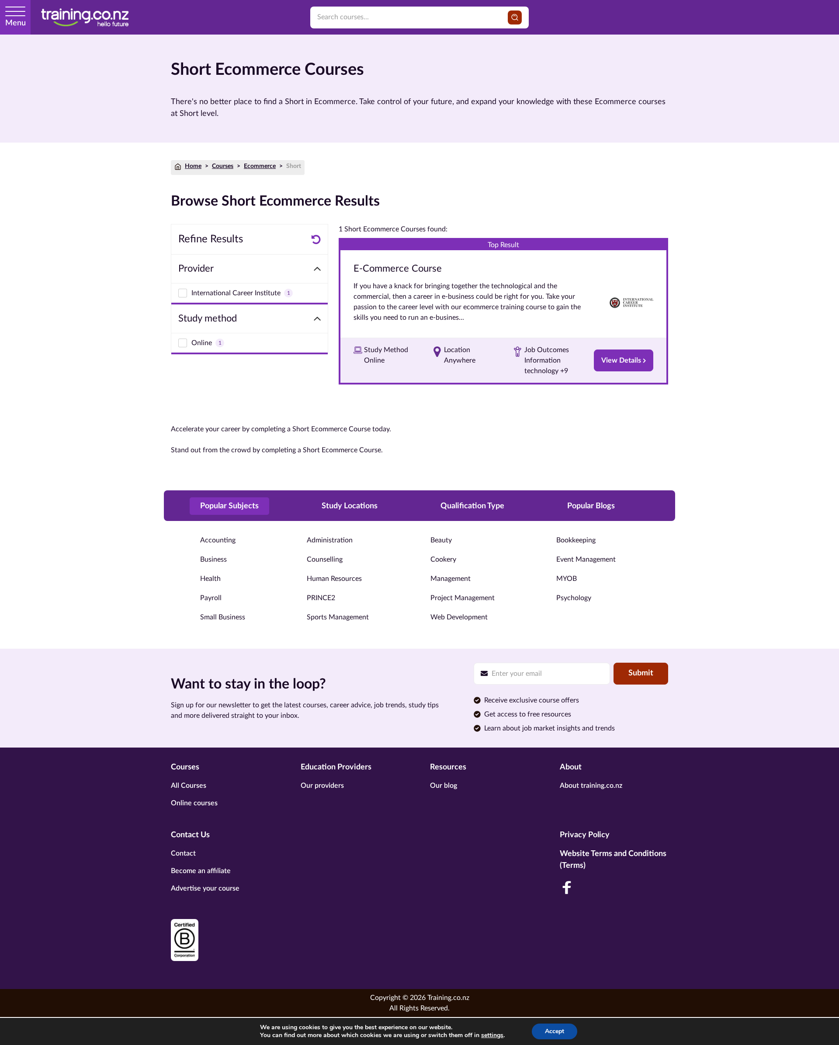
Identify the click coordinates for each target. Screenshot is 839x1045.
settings (492, 1035)
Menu (15, 23)
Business (213, 559)
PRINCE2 (321, 597)
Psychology (573, 597)
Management (450, 578)
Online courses (194, 803)
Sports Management (338, 617)
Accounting (218, 540)
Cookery (443, 559)
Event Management (586, 559)
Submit (640, 673)
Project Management (462, 597)
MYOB (566, 578)
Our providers (322, 785)
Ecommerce (260, 166)
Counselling (325, 559)
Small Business (222, 617)
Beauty (441, 540)
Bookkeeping (576, 540)
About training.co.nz (591, 785)
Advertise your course (205, 888)
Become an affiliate (201, 870)
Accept (554, 1031)
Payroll (211, 597)
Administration (330, 540)
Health (210, 578)
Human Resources (334, 578)
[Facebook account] (567, 888)
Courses (222, 166)
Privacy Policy (585, 835)
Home (193, 166)
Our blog (443, 785)
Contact (183, 853)
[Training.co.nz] (84, 17)
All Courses (188, 785)
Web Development (459, 617)
